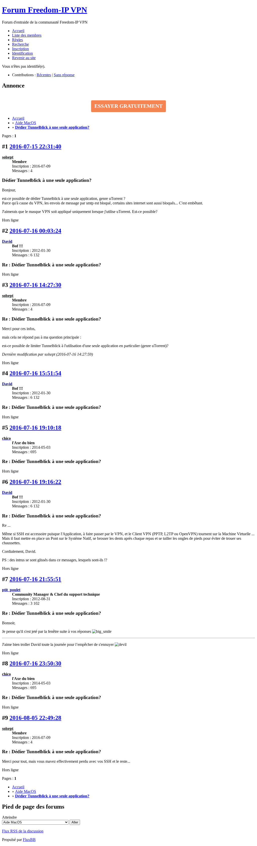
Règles (17, 40)
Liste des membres (26, 35)
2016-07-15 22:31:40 (35, 146)
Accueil (18, 31)
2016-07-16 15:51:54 (35, 373)
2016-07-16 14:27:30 (35, 285)
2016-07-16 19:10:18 (35, 427)
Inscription (20, 49)
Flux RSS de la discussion (22, 831)
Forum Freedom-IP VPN (44, 9)
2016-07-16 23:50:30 (35, 663)
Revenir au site (24, 58)
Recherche (20, 44)
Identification (22, 53)
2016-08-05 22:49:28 (35, 718)
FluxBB (29, 839)
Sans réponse (64, 75)
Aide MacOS (25, 123)
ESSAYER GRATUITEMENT (128, 106)
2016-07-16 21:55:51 (35, 579)
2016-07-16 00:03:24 (35, 230)
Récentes (44, 75)
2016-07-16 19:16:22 (35, 482)
